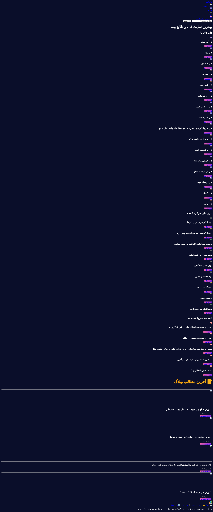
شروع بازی (208, 227)
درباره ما (175, 505)
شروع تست (207, 332)
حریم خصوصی (198, 505)
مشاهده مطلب (205, 416)
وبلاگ (208, 505)
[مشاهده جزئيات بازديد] (210, 503)
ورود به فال (208, 46)
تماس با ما (185, 505)
